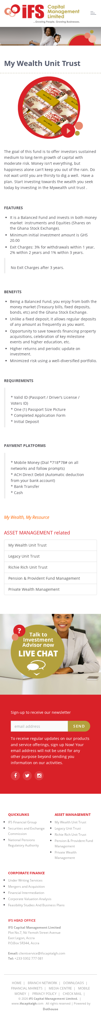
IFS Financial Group (22, 822)
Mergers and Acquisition (26, 886)
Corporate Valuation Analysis (29, 899)
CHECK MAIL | (75, 993)
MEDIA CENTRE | (63, 988)
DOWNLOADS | (76, 983)
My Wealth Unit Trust (27, 545)
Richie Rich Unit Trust (27, 567)
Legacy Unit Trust (24, 556)
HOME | (19, 983)
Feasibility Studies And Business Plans (36, 905)
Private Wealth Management (34, 589)
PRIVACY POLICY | (47, 993)
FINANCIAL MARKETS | (29, 988)
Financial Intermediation (26, 892)
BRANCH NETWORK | (45, 983)
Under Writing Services (25, 880)
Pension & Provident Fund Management (44, 578)
